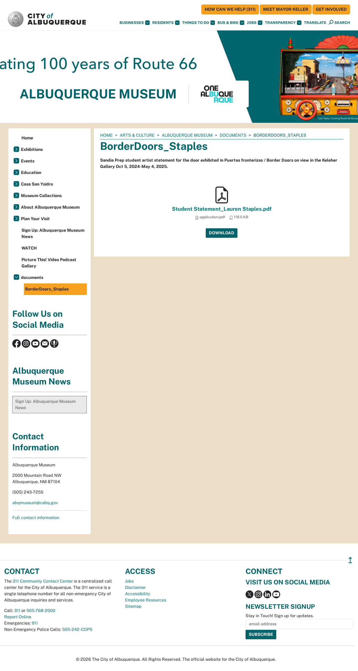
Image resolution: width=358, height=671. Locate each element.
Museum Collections (41, 195)
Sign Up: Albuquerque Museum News (52, 233)
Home (106, 135)
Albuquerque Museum (187, 135)
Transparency (280, 22)
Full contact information (35, 517)
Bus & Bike (228, 22)
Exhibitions (32, 149)
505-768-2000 (40, 610)
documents (233, 135)
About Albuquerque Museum (50, 207)
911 (35, 623)
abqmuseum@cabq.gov (35, 502)
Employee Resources (145, 600)
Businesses (132, 22)
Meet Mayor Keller (285, 9)
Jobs (252, 22)
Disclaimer (135, 587)
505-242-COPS (77, 629)
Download (221, 232)
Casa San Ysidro (37, 184)
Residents (163, 22)
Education (31, 172)
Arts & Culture (137, 135)
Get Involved (331, 9)
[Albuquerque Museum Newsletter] (45, 343)
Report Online (17, 616)
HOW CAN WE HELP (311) (230, 9)
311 (17, 610)
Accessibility (137, 593)
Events (27, 160)
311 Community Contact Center (43, 581)
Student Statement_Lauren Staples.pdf (222, 209)
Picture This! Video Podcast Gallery (48, 262)
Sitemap (133, 606)
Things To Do (195, 22)
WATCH (29, 248)
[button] (315, 23)
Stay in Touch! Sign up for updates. (280, 615)
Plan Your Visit (35, 218)
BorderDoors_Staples (47, 289)
